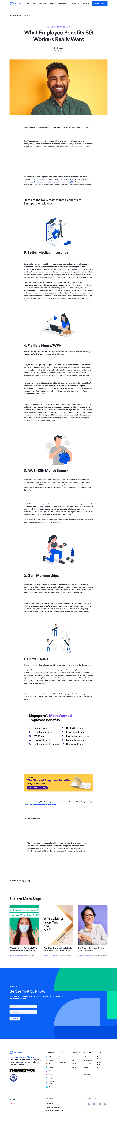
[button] (32, 3)
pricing (53, 3)
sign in (86, 3)
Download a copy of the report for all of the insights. (54, 182)
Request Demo (99, 3)
